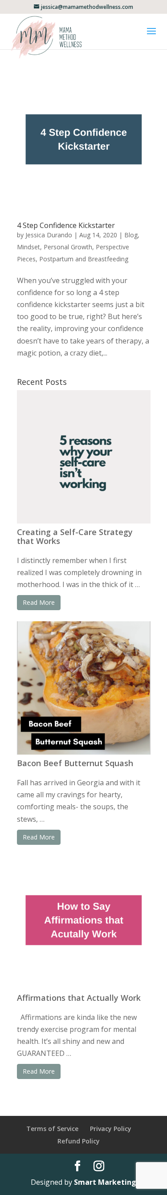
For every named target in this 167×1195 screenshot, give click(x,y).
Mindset (28, 247)
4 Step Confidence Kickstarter (66, 225)
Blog (131, 235)
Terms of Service (52, 1128)
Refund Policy (78, 1141)
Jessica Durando (48, 235)
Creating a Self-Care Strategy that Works (75, 536)
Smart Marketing (105, 1182)
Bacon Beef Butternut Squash (75, 763)
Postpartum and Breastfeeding (83, 259)
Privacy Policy (110, 1128)
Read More (39, 602)
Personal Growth (68, 247)
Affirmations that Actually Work (79, 997)
